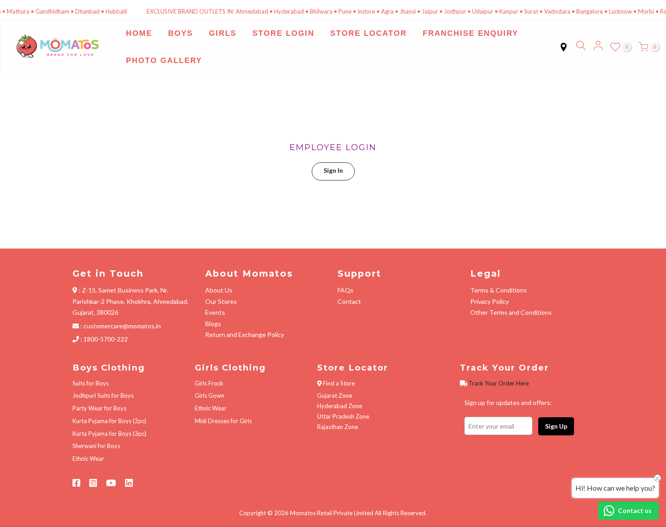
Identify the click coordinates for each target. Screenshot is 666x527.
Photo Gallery (164, 60)
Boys (180, 33)
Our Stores (221, 301)
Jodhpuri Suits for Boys (103, 395)
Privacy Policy (489, 301)
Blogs (213, 323)
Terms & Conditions (498, 290)
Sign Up (556, 426)
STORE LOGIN (283, 33)
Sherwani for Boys (96, 445)
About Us (218, 290)
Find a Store (339, 383)
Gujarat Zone (334, 395)
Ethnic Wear (88, 458)
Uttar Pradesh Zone (343, 416)
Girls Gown (209, 395)
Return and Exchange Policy (244, 334)
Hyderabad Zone (339, 406)
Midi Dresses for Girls (223, 421)
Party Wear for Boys (99, 408)
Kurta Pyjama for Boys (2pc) (109, 421)
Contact (349, 301)
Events (215, 312)
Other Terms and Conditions (511, 312)
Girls (222, 33)
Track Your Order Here (498, 383)
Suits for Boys (90, 383)
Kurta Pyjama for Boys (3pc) (109, 433)
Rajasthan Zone (337, 426)
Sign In (333, 170)
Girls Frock (209, 383)
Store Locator (368, 33)
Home (139, 33)
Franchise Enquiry (470, 33)
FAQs (345, 290)
